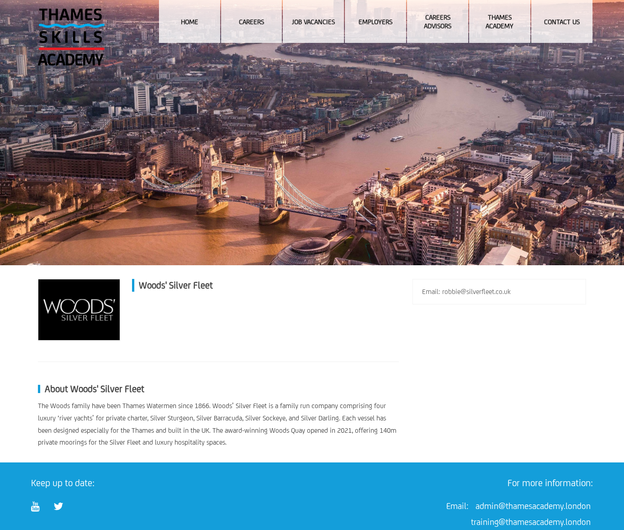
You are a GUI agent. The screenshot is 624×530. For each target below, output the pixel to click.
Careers (251, 22)
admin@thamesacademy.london (533, 506)
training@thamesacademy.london (531, 522)
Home (189, 22)
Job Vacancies (313, 22)
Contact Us (562, 22)
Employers (375, 22)
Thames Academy (499, 21)
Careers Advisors (437, 21)
